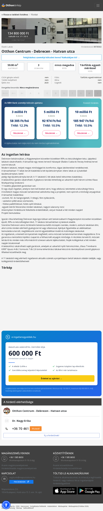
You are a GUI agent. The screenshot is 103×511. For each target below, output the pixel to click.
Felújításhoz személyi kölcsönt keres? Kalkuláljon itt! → (51, 57)
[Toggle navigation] (97, 5)
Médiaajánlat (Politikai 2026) (78, 506)
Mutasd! (35, 428)
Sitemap (19, 508)
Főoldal (34, 14)
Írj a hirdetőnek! (51, 435)
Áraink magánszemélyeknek (15, 465)
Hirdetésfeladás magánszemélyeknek (19, 468)
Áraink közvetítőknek (63, 465)
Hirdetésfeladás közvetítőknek (67, 468)
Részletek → (19, 133)
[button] (6, 504)
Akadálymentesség (8, 508)
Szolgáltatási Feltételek (38, 506)
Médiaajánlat (62, 506)
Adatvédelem (52, 506)
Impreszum (25, 506)
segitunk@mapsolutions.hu (22, 477)
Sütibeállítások (28, 508)
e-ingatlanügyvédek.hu (24, 336)
